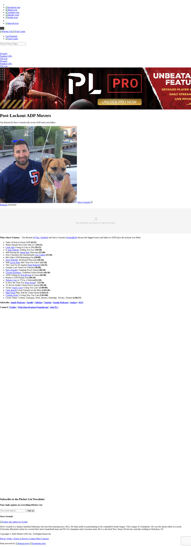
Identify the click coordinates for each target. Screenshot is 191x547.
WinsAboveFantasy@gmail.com (33, 307)
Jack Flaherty (13, 250)
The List (3, 58)
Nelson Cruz (11, 280)
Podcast (3, 205)
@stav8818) (71, 237)
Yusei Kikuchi (34, 265)
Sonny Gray (17, 287)
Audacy (73, 302)
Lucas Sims (15, 262)
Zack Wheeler (12, 260)
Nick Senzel (30, 282)
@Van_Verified (40, 237)
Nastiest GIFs (6, 56)
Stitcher (39, 302)
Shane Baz (25, 252)
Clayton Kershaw (13, 272)
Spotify (30, 302)
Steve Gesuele (84, 202)
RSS (81, 302)
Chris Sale (10, 247)
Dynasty (3, 53)
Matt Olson (11, 292)
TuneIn (47, 302)
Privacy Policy (6, 538)
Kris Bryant (26, 275)
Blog (38, 538)
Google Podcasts (60, 302)
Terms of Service (21, 538)
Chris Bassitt (11, 290)
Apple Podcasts (17, 302)
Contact (32, 538)
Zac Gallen (40, 255)
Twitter (12, 307)
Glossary (45, 538)
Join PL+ (54, 307)
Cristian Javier (12, 295)
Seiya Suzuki (11, 270)
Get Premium (11, 36)
